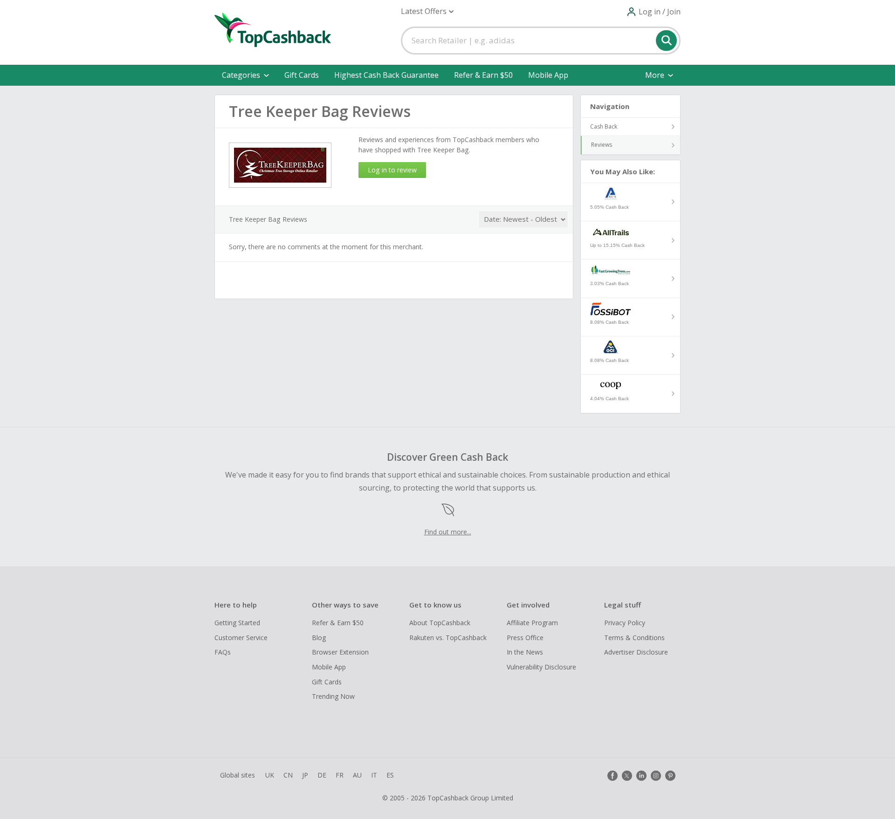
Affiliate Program (532, 622)
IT (374, 775)
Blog (319, 637)
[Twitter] (627, 776)
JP (305, 775)
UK (269, 775)
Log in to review (392, 169)
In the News (525, 652)
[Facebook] (612, 776)
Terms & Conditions (634, 637)
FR (340, 775)
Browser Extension (340, 652)
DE (321, 775)
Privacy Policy (624, 622)
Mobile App (548, 75)
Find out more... (447, 531)
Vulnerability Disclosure (541, 666)
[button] (427, 11)
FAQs (222, 652)
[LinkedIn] (641, 776)
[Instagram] (656, 776)
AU (357, 775)
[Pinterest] (670, 776)
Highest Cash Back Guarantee (386, 75)
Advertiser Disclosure (636, 652)
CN (288, 775)
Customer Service (241, 637)
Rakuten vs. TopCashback (448, 637)
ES (390, 775)
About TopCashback (439, 622)
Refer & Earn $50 (483, 75)
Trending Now (333, 696)
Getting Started (237, 622)
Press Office (525, 637)
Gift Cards (301, 75)
